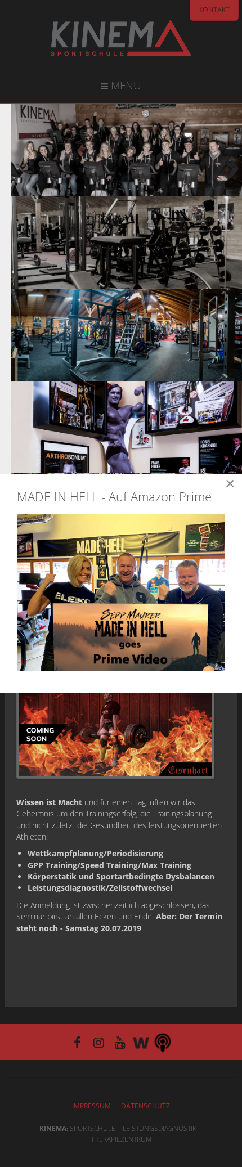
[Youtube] (120, 1041)
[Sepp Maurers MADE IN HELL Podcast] (162, 1042)
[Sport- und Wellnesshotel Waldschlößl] (141, 1042)
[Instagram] (98, 1041)
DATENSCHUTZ (145, 1106)
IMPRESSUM (91, 1106)
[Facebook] (77, 1041)
